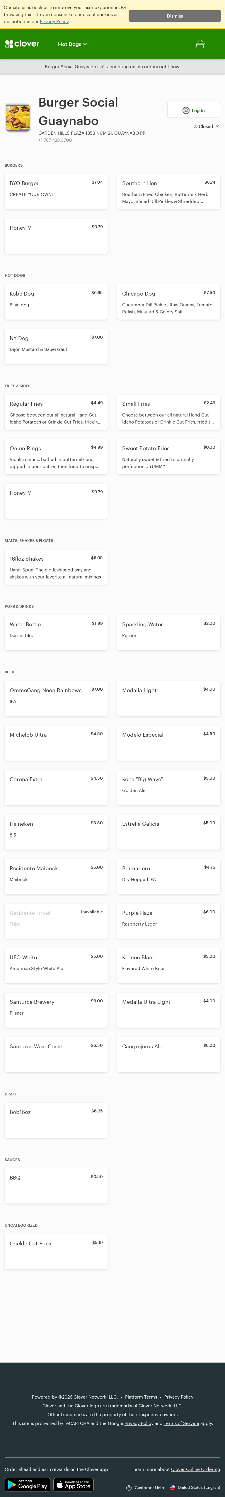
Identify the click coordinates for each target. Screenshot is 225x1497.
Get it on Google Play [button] (27, 1484)
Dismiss (175, 15)
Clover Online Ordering (195, 1469)
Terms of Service (181, 1423)
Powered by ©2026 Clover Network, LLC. (75, 1396)
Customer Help (149, 1487)
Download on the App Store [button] (73, 1484)
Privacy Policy (54, 21)
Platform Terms (141, 1396)
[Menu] (25, 44)
